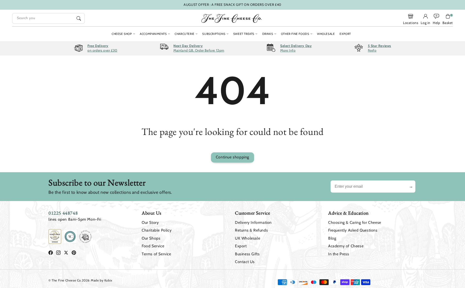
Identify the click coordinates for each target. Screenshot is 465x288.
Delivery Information (253, 222)
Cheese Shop (122, 34)
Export (241, 246)
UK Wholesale (247, 238)
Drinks (267, 34)
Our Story (150, 222)
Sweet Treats (243, 34)
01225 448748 (63, 213)
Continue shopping (232, 157)
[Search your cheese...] (78, 18)
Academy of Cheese (346, 246)
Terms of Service (156, 254)
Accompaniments (153, 34)
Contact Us (245, 261)
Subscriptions (213, 34)
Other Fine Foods (295, 34)
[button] (447, 19)
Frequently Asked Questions (353, 230)
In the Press (338, 254)
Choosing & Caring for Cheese (354, 222)
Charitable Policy (156, 230)
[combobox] (48, 18)
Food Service (153, 246)
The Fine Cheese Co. (67, 280)
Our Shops (151, 238)
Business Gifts (247, 254)
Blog (332, 238)
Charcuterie (184, 34)
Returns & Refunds (251, 230)
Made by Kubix (101, 280)
